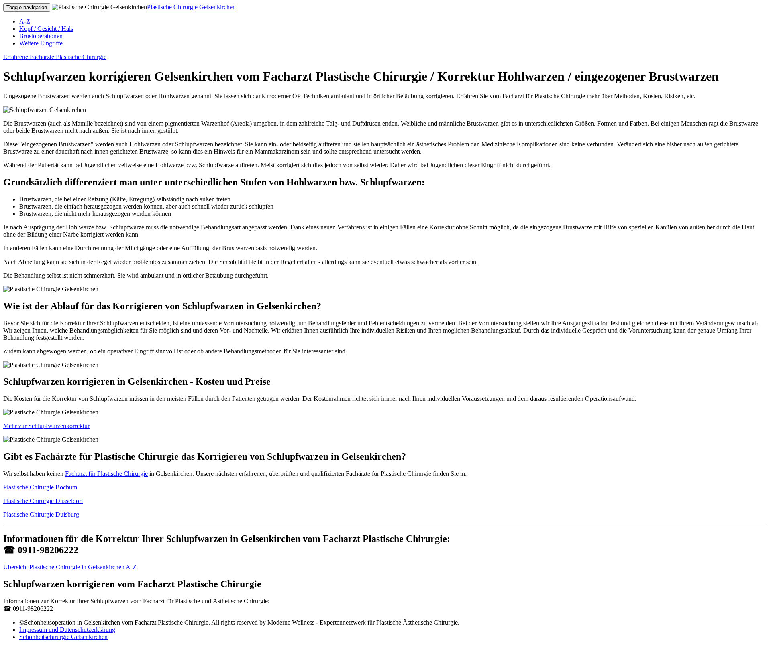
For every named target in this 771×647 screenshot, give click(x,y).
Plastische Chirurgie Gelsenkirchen (191, 7)
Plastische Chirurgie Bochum (40, 487)
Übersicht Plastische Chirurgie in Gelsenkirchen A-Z (70, 567)
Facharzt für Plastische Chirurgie (106, 473)
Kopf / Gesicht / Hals (46, 28)
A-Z (24, 21)
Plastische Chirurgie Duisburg (41, 514)
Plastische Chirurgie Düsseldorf (43, 500)
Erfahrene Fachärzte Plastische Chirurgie (54, 56)
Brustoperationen (41, 35)
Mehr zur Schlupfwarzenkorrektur (46, 425)
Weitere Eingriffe (41, 43)
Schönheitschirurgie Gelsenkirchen (63, 636)
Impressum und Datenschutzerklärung (67, 629)
